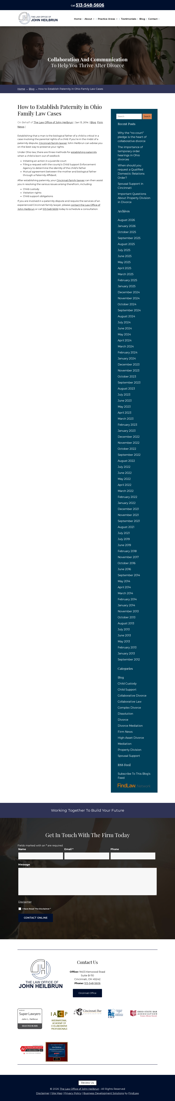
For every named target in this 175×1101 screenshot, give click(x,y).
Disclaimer (25, 901)
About (88, 19)
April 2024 (125, 340)
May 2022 (124, 479)
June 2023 (125, 400)
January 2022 (127, 503)
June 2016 (124, 569)
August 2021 (126, 527)
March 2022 (126, 491)
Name (22, 849)
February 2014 (127, 599)
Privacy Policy (72, 1093)
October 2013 (126, 617)
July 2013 (124, 629)
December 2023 (128, 364)
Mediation (125, 743)
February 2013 (127, 647)
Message (24, 864)
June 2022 (125, 472)
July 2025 (124, 250)
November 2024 (129, 298)
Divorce (123, 719)
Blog (142, 19)
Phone (115, 849)
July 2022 (124, 466)
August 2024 (126, 316)
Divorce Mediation (130, 725)
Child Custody (127, 683)
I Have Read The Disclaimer (36, 909)
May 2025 (124, 262)
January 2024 (127, 358)
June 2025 (125, 256)
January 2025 (126, 286)
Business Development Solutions (103, 1093)
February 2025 (127, 280)
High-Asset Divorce (131, 737)
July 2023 (124, 394)
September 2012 (129, 659)
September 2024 (129, 310)
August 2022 (126, 460)
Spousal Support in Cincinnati (130, 185)
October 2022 (127, 448)
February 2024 (127, 352)
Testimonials (128, 19)
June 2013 (124, 635)
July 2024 (124, 322)
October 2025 (127, 232)
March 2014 (125, 593)
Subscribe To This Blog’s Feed (134, 775)
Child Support (127, 689)
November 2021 (128, 515)
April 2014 (124, 587)
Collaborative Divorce (132, 695)
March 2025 (125, 274)
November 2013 (128, 611)
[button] (172, 1081)
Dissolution (125, 713)
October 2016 (126, 563)
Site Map (56, 1093)
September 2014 (129, 575)
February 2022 (127, 497)
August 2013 (126, 623)
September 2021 (129, 521)
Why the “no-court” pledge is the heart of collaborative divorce (132, 137)
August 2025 (126, 244)
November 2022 (128, 442)
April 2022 (124, 485)
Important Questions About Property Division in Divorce (134, 198)
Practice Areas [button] (106, 19)
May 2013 (124, 641)
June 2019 (124, 545)
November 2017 (128, 557)
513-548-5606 (90, 5)
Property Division (129, 749)
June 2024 (125, 328)
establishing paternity (84, 152)
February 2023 (127, 424)
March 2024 (126, 346)
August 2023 (126, 388)
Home (77, 19)
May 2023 (124, 406)
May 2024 (124, 334)
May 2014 (124, 581)
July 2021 (124, 533)
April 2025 (124, 268)
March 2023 (125, 418)
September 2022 (129, 454)
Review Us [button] (87, 1082)
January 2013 (126, 653)
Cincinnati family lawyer (53, 143)
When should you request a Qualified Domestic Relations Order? (131, 171)
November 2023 (128, 370)
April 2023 (124, 412)
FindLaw (133, 1093)
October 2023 (127, 376)
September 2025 (129, 238)
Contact (153, 19)
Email (68, 849)
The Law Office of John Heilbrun (53, 122)
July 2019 (124, 539)
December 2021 (128, 509)
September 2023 (129, 382)
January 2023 (126, 430)
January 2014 (126, 605)
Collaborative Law (130, 701)
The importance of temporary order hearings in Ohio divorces (130, 153)
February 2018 (127, 551)
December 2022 (129, 436)
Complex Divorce (129, 707)
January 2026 (127, 226)
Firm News (125, 731)
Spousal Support (129, 755)
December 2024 (129, 292)
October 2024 (127, 304)
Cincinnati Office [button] (87, 993)
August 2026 (126, 220)
